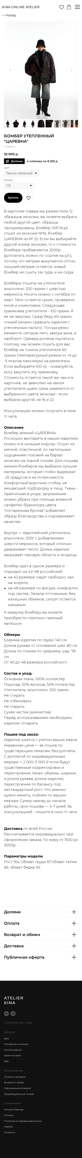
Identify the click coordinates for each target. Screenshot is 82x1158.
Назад (11, 15)
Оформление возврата (17, 1088)
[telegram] (13, 1013)
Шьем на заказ (12, 1055)
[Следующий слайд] (71, 70)
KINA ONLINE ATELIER (21, 7)
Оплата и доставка (15, 1076)
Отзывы (9, 1115)
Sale (6, 1061)
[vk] (6, 1013)
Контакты (9, 1132)
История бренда (13, 1109)
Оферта (8, 1126)
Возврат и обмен (14, 1082)
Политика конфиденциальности (23, 1120)
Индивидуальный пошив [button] (19, 1093)
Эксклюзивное (13, 1049)
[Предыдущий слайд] (10, 70)
